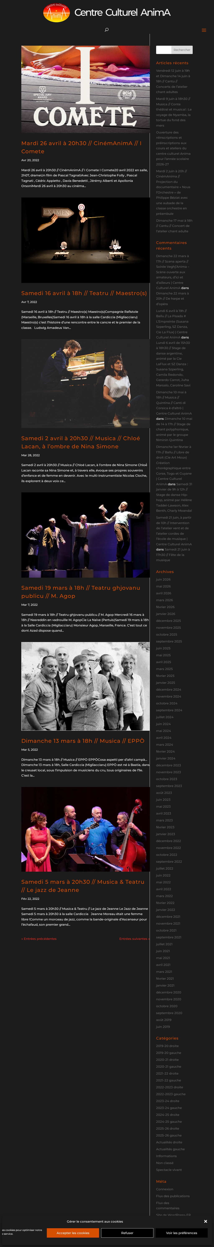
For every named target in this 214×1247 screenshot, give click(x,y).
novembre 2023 (168, 772)
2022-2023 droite (169, 1087)
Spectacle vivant (169, 1170)
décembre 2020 (168, 992)
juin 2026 (163, 579)
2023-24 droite (167, 1101)
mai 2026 (163, 586)
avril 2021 (163, 965)
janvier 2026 (165, 614)
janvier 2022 (165, 910)
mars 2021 (164, 972)
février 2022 (165, 903)
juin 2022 (163, 875)
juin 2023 (163, 800)
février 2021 (165, 979)
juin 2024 (163, 724)
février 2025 (165, 676)
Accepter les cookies (73, 1233)
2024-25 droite (167, 1115)
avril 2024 (163, 738)
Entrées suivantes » (134, 939)
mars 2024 (164, 745)
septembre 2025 (169, 641)
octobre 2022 (166, 855)
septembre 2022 (169, 862)
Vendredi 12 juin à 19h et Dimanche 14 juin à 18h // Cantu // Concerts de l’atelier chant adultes (173, 81)
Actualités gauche (170, 1149)
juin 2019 (163, 1027)
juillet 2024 (164, 717)
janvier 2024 (165, 758)
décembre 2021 (168, 917)
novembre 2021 (168, 923)
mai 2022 (163, 882)
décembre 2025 (168, 621)
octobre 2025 (166, 634)
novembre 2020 (168, 999)
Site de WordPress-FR (173, 1215)
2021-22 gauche (168, 1080)
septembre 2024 (169, 710)
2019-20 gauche (168, 1053)
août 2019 (163, 1020)
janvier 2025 (165, 683)
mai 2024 (163, 731)
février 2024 (165, 751)
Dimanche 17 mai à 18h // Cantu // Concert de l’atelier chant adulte (174, 226)
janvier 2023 (165, 834)
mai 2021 (163, 958)
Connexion (164, 1189)
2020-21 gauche (168, 1066)
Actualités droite (169, 1142)
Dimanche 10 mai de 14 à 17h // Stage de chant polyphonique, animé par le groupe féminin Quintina (174, 429)
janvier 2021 (165, 985)
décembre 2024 (168, 689)
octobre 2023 (166, 779)
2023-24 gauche (169, 1108)
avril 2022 (163, 889)
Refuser (127, 1233)
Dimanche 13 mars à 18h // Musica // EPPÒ (83, 741)
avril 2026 (163, 593)
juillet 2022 (164, 868)
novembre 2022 (168, 848)
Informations (166, 1156)
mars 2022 (164, 896)
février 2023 (165, 827)
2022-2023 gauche (171, 1094)
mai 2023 (163, 806)
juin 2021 (163, 951)
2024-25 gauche (169, 1122)
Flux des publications (173, 1196)
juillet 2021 (164, 944)
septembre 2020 (169, 1013)
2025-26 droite (167, 1128)
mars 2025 (164, 669)
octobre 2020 (166, 1006)
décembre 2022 (168, 841)
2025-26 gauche (169, 1135)
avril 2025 (163, 662)
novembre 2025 (168, 628)
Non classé (164, 1163)
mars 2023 (164, 820)
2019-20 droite (167, 1046)
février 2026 (165, 607)
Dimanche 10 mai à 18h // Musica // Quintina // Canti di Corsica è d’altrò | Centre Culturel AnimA (174, 402)
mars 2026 (164, 600)
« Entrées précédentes (39, 939)
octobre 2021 (166, 930)
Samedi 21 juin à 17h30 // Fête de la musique (173, 554)
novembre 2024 (168, 696)
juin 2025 (163, 648)
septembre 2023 (169, 786)
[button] (206, 1221)
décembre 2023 (168, 765)
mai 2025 (163, 655)
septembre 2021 (168, 937)
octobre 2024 (166, 703)
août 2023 (164, 793)
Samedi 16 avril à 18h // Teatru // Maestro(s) (84, 293)
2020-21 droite (167, 1060)
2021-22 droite (167, 1073)
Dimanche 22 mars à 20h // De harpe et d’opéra (172, 298)
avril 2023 (163, 813)
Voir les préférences (181, 1233)
